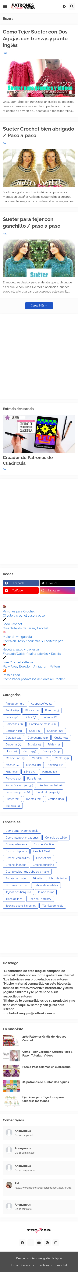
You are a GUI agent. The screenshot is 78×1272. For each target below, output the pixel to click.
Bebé (12, 710)
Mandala (40, 758)
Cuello (61, 737)
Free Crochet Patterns (18, 662)
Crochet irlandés (16, 864)
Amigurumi (15, 703)
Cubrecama (38, 737)
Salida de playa (48, 792)
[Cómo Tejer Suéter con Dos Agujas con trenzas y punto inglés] (39, 78)
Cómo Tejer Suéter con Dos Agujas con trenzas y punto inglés (35, 38)
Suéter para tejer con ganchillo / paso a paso (31, 222)
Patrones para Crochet (18, 611)
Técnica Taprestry (40, 898)
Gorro (29, 751)
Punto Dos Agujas (19, 785)
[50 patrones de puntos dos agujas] (11, 1086)
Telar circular (46, 892)
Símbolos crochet (16, 885)
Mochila (13, 764)
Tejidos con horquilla (18, 892)
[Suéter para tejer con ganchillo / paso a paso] (39, 258)
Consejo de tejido (56, 837)
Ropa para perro (18, 792)
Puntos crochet (51, 785)
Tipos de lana (14, 898)
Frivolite (37, 878)
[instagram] (55, 1242)
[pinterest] (47, 1242)
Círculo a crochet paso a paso (24, 615)
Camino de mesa (42, 724)
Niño (29, 771)
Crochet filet (43, 858)
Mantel (62, 758)
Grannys (51, 751)
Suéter (12, 799)
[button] (5, 6)
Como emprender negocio (22, 830)
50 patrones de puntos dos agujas (45, 1082)
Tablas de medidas (46, 885)
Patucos (50, 771)
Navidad (55, 764)
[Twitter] (30, 1242)
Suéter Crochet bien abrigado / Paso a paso (38, 132)
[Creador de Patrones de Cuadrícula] (39, 434)
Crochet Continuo (44, 844)
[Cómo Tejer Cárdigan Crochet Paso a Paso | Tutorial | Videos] (11, 1055)
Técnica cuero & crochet (21, 905)
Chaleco (55, 730)
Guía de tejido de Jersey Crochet (25, 628)
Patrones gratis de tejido (46, 1258)
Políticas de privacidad (53, 1265)
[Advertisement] (39, 356)
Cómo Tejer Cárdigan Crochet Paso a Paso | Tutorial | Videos (47, 1053)
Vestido (56, 799)
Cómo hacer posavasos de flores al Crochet (34, 679)
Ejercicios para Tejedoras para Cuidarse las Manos (43, 1099)
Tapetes (33, 799)
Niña (12, 771)
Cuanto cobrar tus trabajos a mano (27, 871)
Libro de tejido (58, 878)
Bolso (12, 717)
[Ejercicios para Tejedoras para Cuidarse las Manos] (11, 1101)
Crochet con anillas (18, 858)
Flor (11, 751)
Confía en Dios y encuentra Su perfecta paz (33, 641)
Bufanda (50, 717)
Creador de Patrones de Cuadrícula (28, 460)
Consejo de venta (16, 844)
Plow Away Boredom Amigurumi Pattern (31, 666)
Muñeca (33, 764)
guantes (13, 805)
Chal (35, 730)
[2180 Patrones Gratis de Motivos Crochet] (11, 1040)
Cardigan (14, 730)
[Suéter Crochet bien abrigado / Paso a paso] (39, 168)
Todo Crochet (12, 624)
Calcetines (14, 724)
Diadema (13, 744)
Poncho (13, 778)
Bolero (52, 710)
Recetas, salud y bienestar (21, 649)
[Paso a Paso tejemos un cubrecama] (11, 1071)
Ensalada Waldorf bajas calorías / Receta (32, 654)
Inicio (14, 1265)
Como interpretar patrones (22, 837)
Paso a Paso (11, 675)
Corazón (13, 737)
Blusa (32, 710)
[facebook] (22, 1242)
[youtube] (39, 1242)
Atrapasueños (41, 703)
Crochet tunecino (43, 864)
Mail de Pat (15, 758)
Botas (30, 717)
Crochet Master (42, 851)
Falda (54, 744)
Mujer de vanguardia (17, 637)
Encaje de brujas (16, 878)
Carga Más (37, 305)
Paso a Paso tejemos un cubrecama (46, 1067)
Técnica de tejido (52, 905)
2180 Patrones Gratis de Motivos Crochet (44, 1038)
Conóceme (28, 1265)
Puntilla (34, 778)
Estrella (34, 744)
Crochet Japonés (16, 851)
